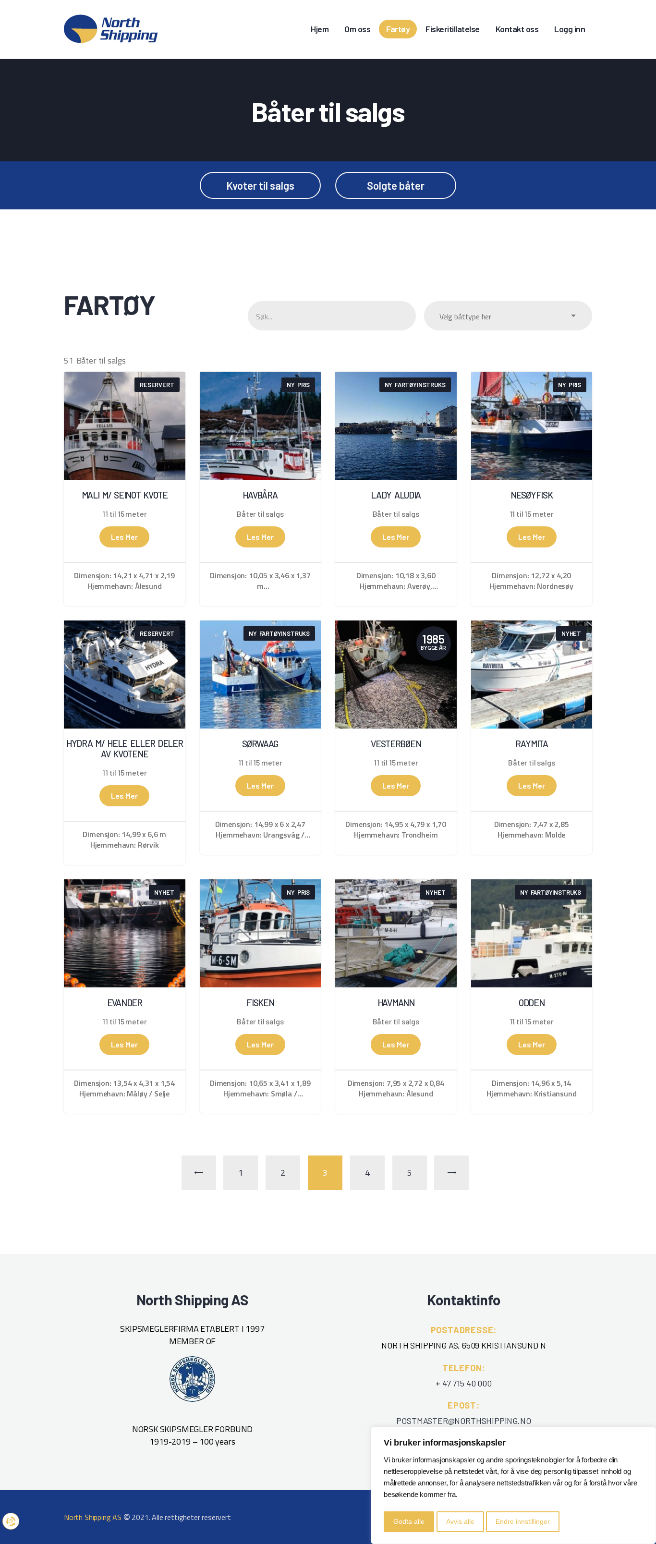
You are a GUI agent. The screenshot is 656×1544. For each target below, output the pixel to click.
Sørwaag (260, 744)
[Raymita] (532, 626)
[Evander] (124, 885)
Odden (532, 1002)
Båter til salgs (260, 514)
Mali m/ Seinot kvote (125, 495)
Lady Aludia (396, 495)
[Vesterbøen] (396, 626)
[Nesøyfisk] (532, 377)
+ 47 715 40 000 (463, 1383)
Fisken (260, 1002)
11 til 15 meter (124, 514)
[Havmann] (396, 885)
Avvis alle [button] (460, 1521)
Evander (124, 1002)
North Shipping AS (92, 1517)
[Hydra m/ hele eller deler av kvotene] (124, 626)
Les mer (124, 536)
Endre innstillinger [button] (523, 1521)
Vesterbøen (396, 744)
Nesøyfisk (531, 495)
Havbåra (260, 495)
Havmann (395, 1002)
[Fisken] (260, 885)
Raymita (531, 744)
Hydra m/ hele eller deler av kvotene (124, 748)
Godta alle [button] (409, 1521)
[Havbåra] (260, 377)
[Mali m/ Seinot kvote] (124, 377)
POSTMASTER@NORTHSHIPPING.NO (463, 1420)
